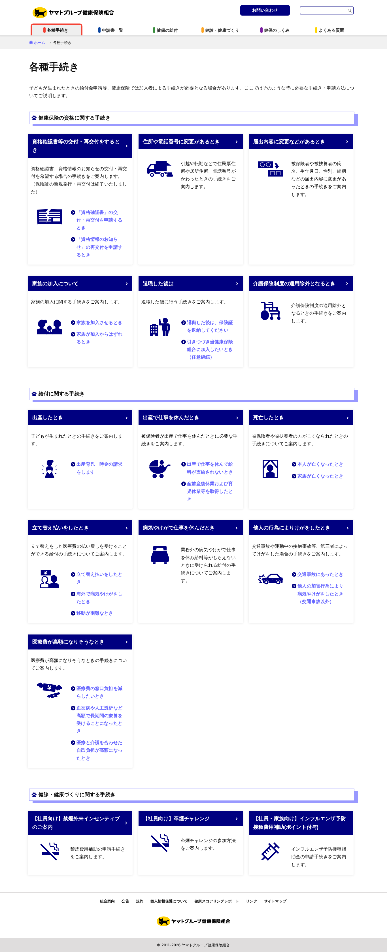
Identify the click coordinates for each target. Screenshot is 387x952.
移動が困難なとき (94, 613)
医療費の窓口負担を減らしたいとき (99, 692)
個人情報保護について (169, 901)
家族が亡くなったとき (320, 476)
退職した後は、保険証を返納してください (210, 326)
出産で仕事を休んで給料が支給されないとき (210, 468)
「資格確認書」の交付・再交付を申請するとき (99, 220)
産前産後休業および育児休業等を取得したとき (210, 491)
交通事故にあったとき (320, 574)
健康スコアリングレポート (216, 901)
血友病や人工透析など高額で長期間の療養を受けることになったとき (99, 720)
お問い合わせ (265, 10)
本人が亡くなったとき (320, 464)
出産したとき (47, 417)
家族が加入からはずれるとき (99, 338)
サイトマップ (275, 901)
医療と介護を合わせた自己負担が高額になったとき (99, 750)
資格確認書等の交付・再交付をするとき (76, 146)
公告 (125, 901)
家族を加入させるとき (99, 322)
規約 (139, 901)
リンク (251, 901)
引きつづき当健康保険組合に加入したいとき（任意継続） (210, 349)
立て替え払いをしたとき (60, 528)
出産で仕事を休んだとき (171, 417)
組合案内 (107, 901)
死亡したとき (268, 417)
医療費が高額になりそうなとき (68, 642)
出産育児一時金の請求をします (99, 468)
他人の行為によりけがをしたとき (291, 528)
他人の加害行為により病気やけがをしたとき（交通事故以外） (320, 593)
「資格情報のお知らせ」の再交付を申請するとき (99, 247)
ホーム (39, 43)
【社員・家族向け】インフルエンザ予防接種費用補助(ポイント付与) (299, 823)
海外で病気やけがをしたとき (99, 597)
